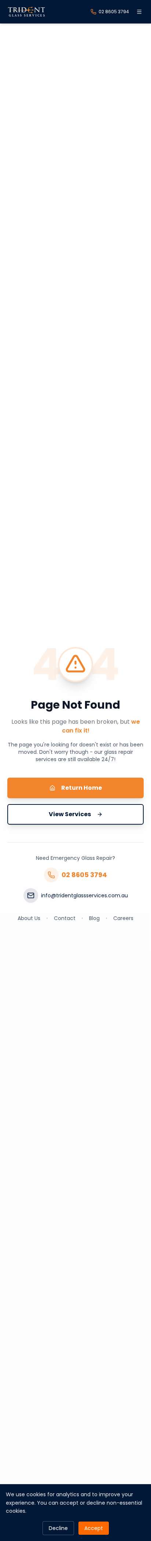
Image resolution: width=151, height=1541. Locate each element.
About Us (29, 918)
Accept (93, 1528)
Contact (65, 918)
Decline (58, 1528)
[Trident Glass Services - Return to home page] (26, 12)
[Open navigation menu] (139, 11)
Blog (94, 918)
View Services (70, 814)
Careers (123, 918)
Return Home (81, 788)
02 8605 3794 (84, 874)
